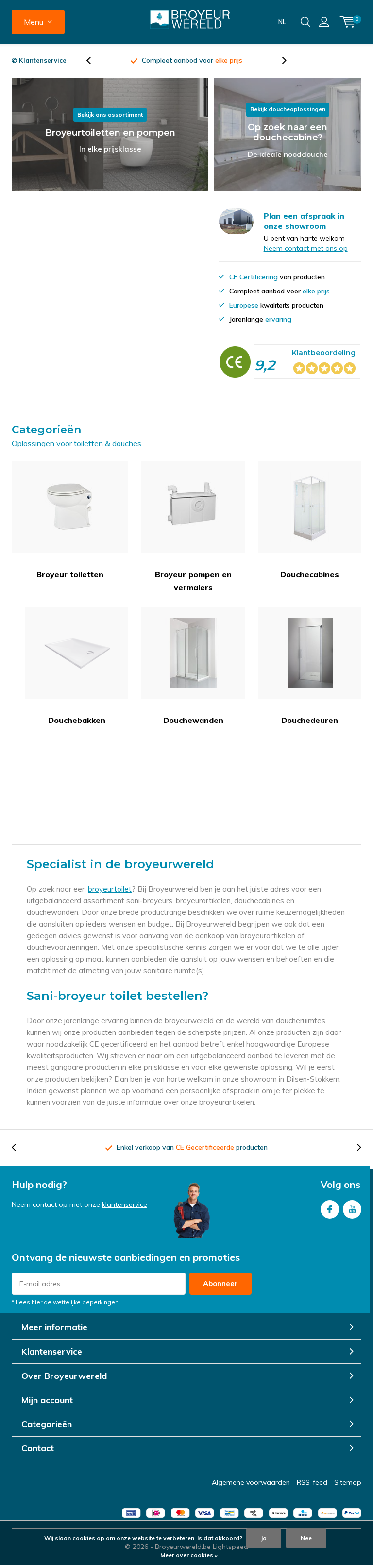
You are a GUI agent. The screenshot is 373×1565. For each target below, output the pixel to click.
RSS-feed (312, 1482)
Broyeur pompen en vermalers (193, 580)
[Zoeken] (305, 21)
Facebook (330, 1209)
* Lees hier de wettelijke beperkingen (65, 1302)
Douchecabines (309, 574)
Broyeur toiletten (69, 574)
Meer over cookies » (189, 1555)
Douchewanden (193, 720)
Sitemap (347, 1482)
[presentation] (93, 60)
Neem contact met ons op (306, 248)
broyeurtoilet (110, 889)
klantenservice (124, 1204)
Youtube (352, 1209)
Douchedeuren (309, 720)
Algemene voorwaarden (251, 1482)
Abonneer (220, 1283)
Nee (306, 1538)
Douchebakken (76, 720)
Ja (264, 1538)
